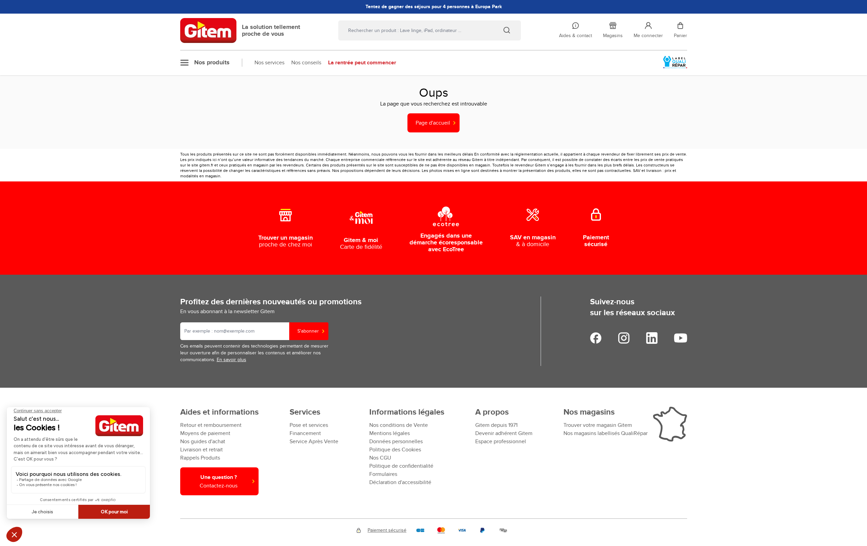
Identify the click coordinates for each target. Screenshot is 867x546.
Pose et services (309, 425)
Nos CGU (380, 457)
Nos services (269, 62)
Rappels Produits (200, 457)
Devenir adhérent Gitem (503, 433)
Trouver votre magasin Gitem (597, 425)
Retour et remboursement (211, 425)
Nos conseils (306, 62)
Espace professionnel (500, 441)
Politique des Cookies (395, 449)
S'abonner (308, 331)
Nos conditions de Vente (398, 425)
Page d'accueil (433, 122)
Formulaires (383, 474)
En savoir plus (231, 360)
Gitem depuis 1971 (496, 425)
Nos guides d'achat (202, 441)
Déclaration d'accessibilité (400, 482)
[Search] (506, 30)
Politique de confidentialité (401, 466)
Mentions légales (389, 433)
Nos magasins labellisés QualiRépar (605, 433)
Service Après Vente (314, 441)
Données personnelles (396, 441)
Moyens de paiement (205, 433)
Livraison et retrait (201, 449)
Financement (305, 433)
